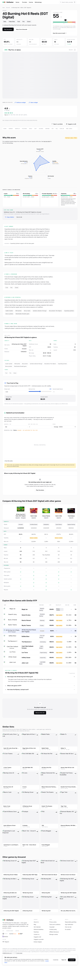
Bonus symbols (9, 313)
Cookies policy (53, 929)
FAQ (57, 128)
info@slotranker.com (7, 953)
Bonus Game (27, 310)
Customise (55, 959)
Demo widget (34, 102)
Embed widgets (38, 941)
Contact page (19, 953)
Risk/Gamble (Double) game (22, 313)
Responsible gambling (70, 922)
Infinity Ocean (26, 657)
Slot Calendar (37, 927)
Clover (16, 287)
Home (3, 7)
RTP (53, 128)
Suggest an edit (72, 124)
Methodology (38, 2)
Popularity (63, 193)
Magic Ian (25, 609)
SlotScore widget (21, 102)
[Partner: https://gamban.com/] (5, 933)
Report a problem (58, 124)
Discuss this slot (40, 712)
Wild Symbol (18, 310)
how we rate (47, 141)
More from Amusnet (21, 29)
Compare (47, 128)
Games (17, 2)
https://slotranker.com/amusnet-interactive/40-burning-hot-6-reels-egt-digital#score (26, 214)
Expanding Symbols (69, 310)
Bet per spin (7, 389)
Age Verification (69, 924)
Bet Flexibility (26, 193)
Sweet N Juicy (26, 615)
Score (4, 128)
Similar (62, 128)
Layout (5, 193)
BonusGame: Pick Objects (55, 310)
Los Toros (25, 652)
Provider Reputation (47, 193)
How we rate (68, 927)
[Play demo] (40, 75)
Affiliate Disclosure (54, 932)
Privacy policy (53, 922)
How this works (9, 461)
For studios (68, 929)
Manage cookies (53, 934)
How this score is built (59, 33)
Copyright (51, 927)
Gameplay (17, 128)
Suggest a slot (37, 937)
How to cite (19, 217)
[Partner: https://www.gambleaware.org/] (12, 933)
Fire (11, 287)
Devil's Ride (59, 516)
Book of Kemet (26, 620)
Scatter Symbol (9, 310)
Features (24, 128)
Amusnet (8, 7)
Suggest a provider (39, 939)
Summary (11, 128)
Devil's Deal (34, 516)
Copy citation (10, 217)
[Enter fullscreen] (75, 50)
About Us (36, 922)
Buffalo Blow (25, 636)
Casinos (31, 2)
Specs (30, 128)
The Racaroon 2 (26, 642)
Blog (35, 924)
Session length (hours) (58, 389)
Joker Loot (25, 663)
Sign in (6, 114)
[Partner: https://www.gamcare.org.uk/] (5, 936)
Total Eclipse (71, 516)
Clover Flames (46, 516)
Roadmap (36, 932)
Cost (35, 128)
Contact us (36, 934)
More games (69, 128)
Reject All (64, 959)
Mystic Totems (26, 625)
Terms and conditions (54, 924)
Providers (24, 2)
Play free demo (8, 29)
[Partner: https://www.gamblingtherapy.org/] (21, 933)
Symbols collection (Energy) (39, 310)
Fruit (7, 287)
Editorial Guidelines (38, 929)
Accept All (71, 959)
